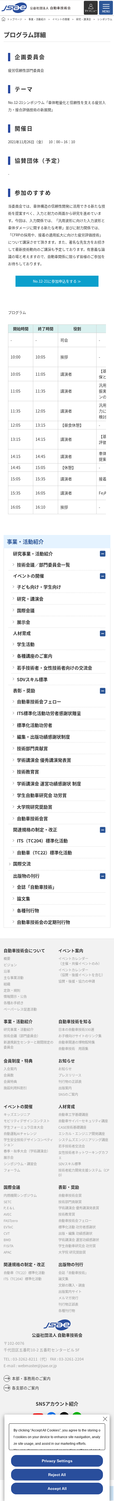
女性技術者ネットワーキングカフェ (83, 1155)
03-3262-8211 (25, 1359)
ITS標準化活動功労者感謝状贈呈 (49, 713)
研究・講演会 (83, 19)
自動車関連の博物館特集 (76, 1042)
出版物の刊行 (26, 875)
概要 (7, 958)
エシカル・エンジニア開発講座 (81, 1133)
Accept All (57, 1488)
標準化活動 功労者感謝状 (77, 1227)
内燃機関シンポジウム (20, 1195)
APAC (8, 1252)
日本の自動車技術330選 (76, 1029)
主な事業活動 (14, 977)
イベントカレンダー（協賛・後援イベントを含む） (81, 972)
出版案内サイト (70, 1291)
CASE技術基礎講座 (72, 1127)
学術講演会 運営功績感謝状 (78, 1239)
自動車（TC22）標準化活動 (44, 852)
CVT (7, 1233)
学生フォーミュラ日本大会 (23, 1127)
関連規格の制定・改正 (35, 829)
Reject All (57, 1474)
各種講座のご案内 (34, 655)
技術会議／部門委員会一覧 (43, 564)
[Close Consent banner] (105, 1419)
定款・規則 (12, 990)
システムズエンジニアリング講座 (83, 1139)
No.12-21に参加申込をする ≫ (57, 281)
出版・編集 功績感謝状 (75, 1233)
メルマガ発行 (68, 1297)
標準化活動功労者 (34, 725)
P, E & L (9, 1207)
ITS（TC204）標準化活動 (42, 840)
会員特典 (10, 1081)
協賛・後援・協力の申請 (76, 981)
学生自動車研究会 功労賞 (42, 795)
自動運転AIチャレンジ (20, 1133)
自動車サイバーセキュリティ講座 (83, 1120)
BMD (7, 1239)
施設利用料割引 (15, 1087)
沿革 (7, 971)
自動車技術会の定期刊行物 (43, 922)
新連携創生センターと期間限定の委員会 (28, 1045)
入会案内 (10, 1068)
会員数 (9, 1075)
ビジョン (10, 964)
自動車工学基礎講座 (73, 1114)
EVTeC (8, 1227)
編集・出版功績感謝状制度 (43, 736)
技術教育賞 (28, 771)
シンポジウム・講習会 (20, 1163)
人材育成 (22, 633)
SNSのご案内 (68, 1094)
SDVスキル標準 (32, 679)
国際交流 (22, 863)
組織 (7, 984)
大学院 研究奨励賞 (72, 1252)
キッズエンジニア (17, 1114)
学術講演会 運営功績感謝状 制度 (49, 783)
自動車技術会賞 (32, 818)
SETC (8, 1201)
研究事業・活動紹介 (33, 553)
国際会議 (26, 610)
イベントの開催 (61, 19)
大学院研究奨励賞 (34, 806)
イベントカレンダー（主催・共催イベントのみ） (80, 961)
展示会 (23, 622)
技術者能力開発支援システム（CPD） (83, 1173)
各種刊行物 (28, 910)
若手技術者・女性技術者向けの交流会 (54, 667)
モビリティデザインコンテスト (27, 1120)
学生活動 (26, 644)
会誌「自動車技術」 (37, 886)
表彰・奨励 (24, 690)
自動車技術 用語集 (73, 1048)
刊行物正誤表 (68, 1304)
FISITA (8, 1245)
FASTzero (11, 1220)
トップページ (14, 19)
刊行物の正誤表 (70, 1081)
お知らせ (65, 1068)
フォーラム (12, 1170)
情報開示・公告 (15, 996)
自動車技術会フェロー (39, 701)
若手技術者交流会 (71, 1146)
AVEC (8, 1214)
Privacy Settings (57, 1461)
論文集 (23, 898)
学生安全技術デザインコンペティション (28, 1142)
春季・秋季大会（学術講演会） (27, 1151)
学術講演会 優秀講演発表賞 (44, 760)
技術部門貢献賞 (32, 748)
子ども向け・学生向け (39, 586)
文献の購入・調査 (71, 1285)
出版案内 (65, 1087)
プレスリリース (69, 1075)
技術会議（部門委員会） (22, 1035)
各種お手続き (14, 1002)
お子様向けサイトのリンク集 (80, 1035)
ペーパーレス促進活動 (20, 1009)
